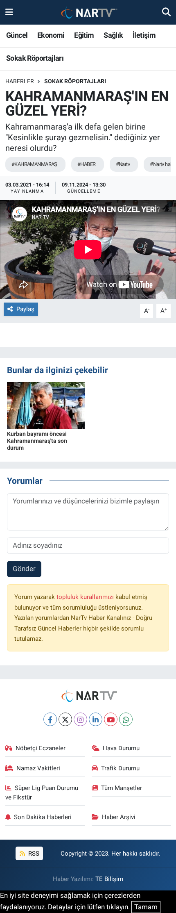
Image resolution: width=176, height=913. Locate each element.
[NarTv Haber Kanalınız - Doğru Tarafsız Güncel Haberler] (87, 12)
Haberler (19, 81)
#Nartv (123, 164)
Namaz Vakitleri (38, 768)
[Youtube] (110, 719)
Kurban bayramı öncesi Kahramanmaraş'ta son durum (37, 440)
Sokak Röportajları (34, 58)
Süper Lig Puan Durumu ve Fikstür (42, 792)
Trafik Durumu (120, 768)
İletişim (144, 35)
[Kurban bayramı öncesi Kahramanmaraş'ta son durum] (46, 405)
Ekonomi (51, 35)
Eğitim (84, 35)
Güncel (16, 35)
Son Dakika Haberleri (43, 817)
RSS (33, 853)
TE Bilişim (109, 879)
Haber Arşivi (118, 817)
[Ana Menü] (9, 12)
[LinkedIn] (95, 719)
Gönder (24, 569)
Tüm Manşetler (121, 788)
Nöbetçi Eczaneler (40, 748)
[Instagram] (80, 719)
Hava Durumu (121, 748)
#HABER (86, 164)
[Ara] (166, 12)
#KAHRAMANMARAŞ (34, 164)
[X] (65, 719)
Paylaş (25, 309)
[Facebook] (50, 719)
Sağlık (113, 35)
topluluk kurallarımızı (85, 597)
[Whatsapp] (126, 719)
